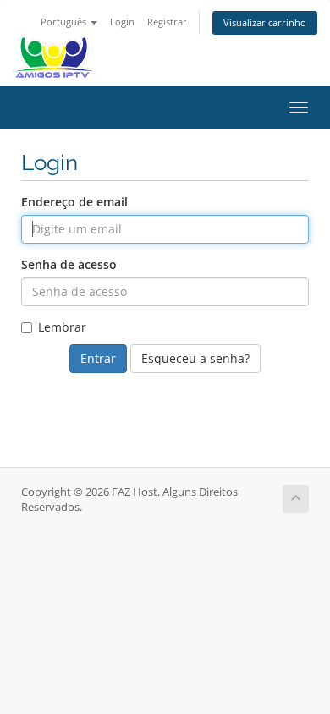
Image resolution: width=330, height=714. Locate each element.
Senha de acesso (69, 264)
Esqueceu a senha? (195, 358)
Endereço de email (74, 202)
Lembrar (62, 327)
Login (122, 21)
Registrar (167, 21)
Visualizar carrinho (264, 22)
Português (65, 21)
